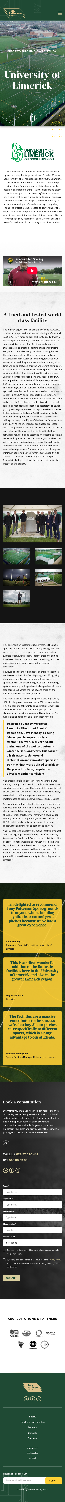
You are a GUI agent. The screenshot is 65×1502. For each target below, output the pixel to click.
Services (32, 1427)
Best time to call (9, 1237)
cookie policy (32, 1453)
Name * (6, 1186)
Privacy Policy (55, 1259)
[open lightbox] (32, 523)
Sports (32, 1416)
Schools (32, 1432)
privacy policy (32, 1448)
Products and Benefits (33, 1422)
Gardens (32, 1438)
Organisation (8, 1199)
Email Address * (9, 1211)
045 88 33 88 (18, 1160)
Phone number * (9, 1224)
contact (32, 1458)
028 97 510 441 (27, 1154)
